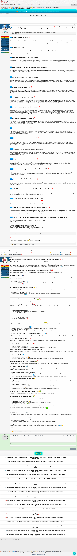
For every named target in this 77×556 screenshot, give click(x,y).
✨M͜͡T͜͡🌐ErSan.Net (20, 4)
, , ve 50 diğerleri (22, 431)
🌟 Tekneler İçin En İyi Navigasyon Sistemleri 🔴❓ (14, 254)
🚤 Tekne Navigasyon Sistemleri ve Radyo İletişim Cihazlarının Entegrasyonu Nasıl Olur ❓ (21, 250)
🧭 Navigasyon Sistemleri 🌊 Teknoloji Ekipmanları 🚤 (60, 250)
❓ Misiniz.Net (40, 4)
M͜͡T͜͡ (38, 453)
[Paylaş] (74, 24)
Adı (10, 443)
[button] (25, 5)
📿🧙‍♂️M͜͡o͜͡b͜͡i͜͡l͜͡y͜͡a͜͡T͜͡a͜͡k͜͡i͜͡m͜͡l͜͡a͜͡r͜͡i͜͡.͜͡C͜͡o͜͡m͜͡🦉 (8, 4)
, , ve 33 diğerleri (23, 244)
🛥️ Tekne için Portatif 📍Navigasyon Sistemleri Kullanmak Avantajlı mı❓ (18, 252)
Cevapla (75, 242)
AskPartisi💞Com (30, 4)
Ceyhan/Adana (6, 49)
